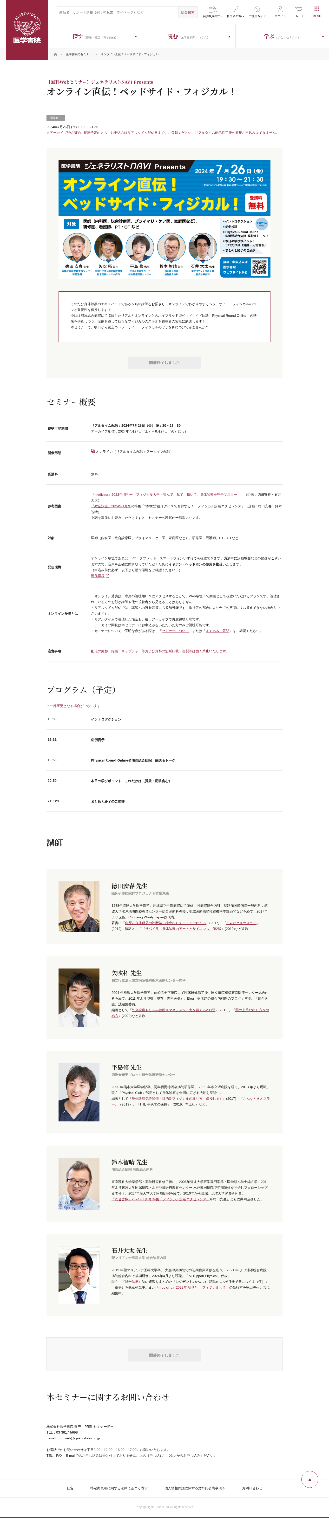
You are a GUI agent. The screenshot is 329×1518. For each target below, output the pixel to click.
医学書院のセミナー (79, 54)
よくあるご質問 (217, 631)
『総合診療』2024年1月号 (111, 506)
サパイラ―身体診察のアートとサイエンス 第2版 (183, 929)
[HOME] (55, 54)
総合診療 (131, 1282)
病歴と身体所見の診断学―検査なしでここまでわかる (165, 923)
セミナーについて (175, 631)
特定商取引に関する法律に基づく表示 (119, 1488)
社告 (70, 1488)
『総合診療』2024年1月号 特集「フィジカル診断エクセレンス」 (161, 1199)
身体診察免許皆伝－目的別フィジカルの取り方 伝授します (177, 1098)
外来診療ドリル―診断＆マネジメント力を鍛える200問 (173, 1010)
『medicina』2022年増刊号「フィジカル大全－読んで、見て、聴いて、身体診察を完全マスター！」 (167, 494)
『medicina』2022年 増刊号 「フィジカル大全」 (192, 1287)
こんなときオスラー (241, 923)
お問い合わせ (252, 1488)
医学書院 (27, 30)
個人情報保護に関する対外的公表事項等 (194, 1488)
